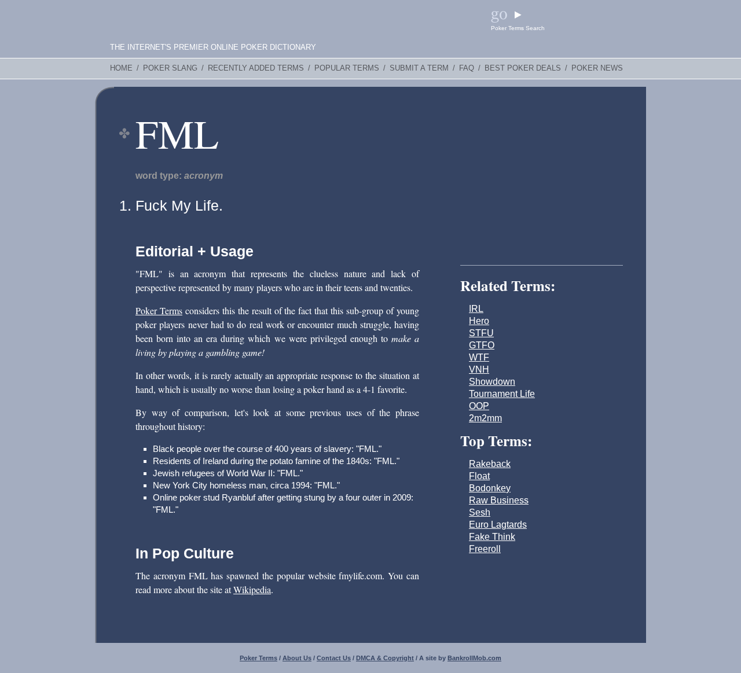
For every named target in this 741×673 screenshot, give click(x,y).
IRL (476, 309)
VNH (479, 369)
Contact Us (334, 657)
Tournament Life (502, 394)
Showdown (492, 382)
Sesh (479, 512)
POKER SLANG (170, 68)
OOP (479, 406)
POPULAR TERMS (346, 68)
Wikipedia (252, 589)
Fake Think (492, 537)
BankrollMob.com (474, 657)
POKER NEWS (597, 68)
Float (479, 476)
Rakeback (490, 464)
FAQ (466, 68)
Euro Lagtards (498, 524)
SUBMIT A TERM (419, 68)
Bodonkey (490, 488)
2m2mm (485, 418)
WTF (479, 357)
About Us (297, 657)
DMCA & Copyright (385, 657)
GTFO (481, 345)
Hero (479, 321)
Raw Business (499, 500)
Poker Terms (158, 310)
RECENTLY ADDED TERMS (256, 68)
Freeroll (485, 549)
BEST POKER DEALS (523, 68)
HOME (121, 68)
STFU (481, 333)
